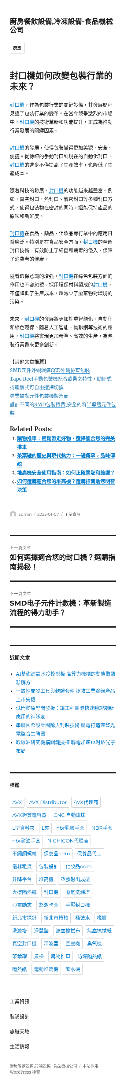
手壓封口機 (77, 905)
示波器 (51, 943)
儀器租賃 (22, 866)
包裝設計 (48, 866)
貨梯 (39, 956)
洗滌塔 (19, 931)
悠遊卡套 (48, 905)
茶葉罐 (19, 956)
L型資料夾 (23, 828)
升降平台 (22, 879)
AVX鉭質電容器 (29, 815)
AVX (17, 802)
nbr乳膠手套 (70, 828)
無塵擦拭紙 (99, 931)
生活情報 (19, 1046)
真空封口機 (24, 943)
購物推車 (60, 956)
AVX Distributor (48, 802)
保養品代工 (89, 854)
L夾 (45, 828)
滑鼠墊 (41, 931)
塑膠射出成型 (75, 879)
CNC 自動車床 (70, 815)
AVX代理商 (86, 802)
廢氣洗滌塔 (77, 892)
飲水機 (72, 969)
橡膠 (102, 918)
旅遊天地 (19, 1031)
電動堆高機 (46, 969)
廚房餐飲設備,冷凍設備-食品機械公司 (43, 1065)
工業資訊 (72, 514)
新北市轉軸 (56, 918)
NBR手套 (102, 828)
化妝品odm (78, 866)
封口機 (17, 105)
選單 (17, 48)
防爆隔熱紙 (89, 956)
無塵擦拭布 (68, 931)
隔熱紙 (19, 969)
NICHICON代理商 (67, 841)
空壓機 (72, 943)
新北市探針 (24, 918)
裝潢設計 (19, 1016)
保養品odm (57, 854)
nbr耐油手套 (26, 841)
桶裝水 (82, 918)
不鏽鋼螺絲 (24, 854)
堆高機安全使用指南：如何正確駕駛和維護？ (66, 473)
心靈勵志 (22, 905)
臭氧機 (94, 943)
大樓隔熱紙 (24, 892)
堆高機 (46, 879)
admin (25, 514)
